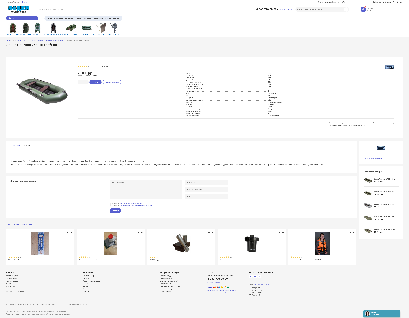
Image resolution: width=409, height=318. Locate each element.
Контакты (87, 18)
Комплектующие (12, 281)
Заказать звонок (286, 9)
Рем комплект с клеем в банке (89, 260)
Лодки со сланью (166, 283)
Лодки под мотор (13, 34)
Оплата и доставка (55, 18)
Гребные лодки (11, 278)
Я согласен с (128, 203)
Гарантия (69, 18)
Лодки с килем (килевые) (169, 281)
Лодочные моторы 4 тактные (170, 289)
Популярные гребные (86, 34)
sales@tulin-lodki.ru (261, 284)
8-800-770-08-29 (266, 9)
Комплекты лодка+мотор (15, 291)
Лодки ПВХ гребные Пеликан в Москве (51, 40)
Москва (24, 2)
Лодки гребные (25, 34)
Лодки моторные (12, 276)
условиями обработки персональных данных (137, 205)
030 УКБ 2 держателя (156, 260)
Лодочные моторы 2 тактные (170, 286)
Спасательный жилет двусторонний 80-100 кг (307, 260)
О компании (87, 278)
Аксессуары (101, 34)
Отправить (115, 211)
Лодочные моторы (114, 34)
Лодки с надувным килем (53, 34)
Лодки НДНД (37, 34)
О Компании (98, 18)
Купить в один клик (112, 82)
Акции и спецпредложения (92, 281)
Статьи (108, 18)
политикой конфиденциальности (132, 203)
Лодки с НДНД (11, 286)
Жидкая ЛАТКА (13, 260)
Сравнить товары (89, 276)
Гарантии (86, 291)
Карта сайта (10, 289)
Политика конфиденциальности (79, 304)
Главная (9, 40)
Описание (16, 146)
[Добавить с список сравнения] (68, 232)
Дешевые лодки (165, 291)
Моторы (9, 283)
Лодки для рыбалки (71, 34)
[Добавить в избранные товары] (71, 232)
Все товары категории (371, 156)
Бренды (78, 18)
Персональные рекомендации (20, 224)
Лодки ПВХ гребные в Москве (24, 40)
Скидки (116, 18)
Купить (95, 82)
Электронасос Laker (227, 260)
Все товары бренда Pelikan (373, 158)
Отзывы (27, 146)
